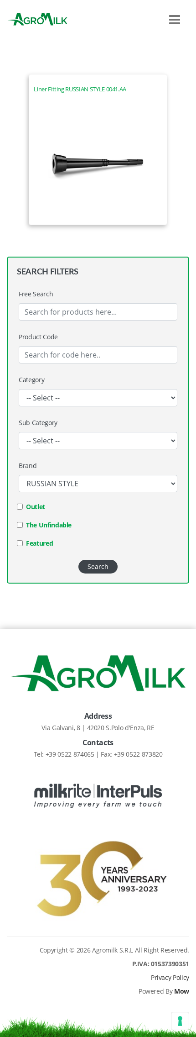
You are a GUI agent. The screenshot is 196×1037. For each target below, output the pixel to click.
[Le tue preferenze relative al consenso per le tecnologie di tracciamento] (180, 1021)
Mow (181, 991)
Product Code (38, 336)
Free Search (36, 294)
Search (98, 566)
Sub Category (38, 422)
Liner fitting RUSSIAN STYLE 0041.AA (80, 89)
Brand (27, 465)
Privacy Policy (170, 977)
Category (31, 379)
